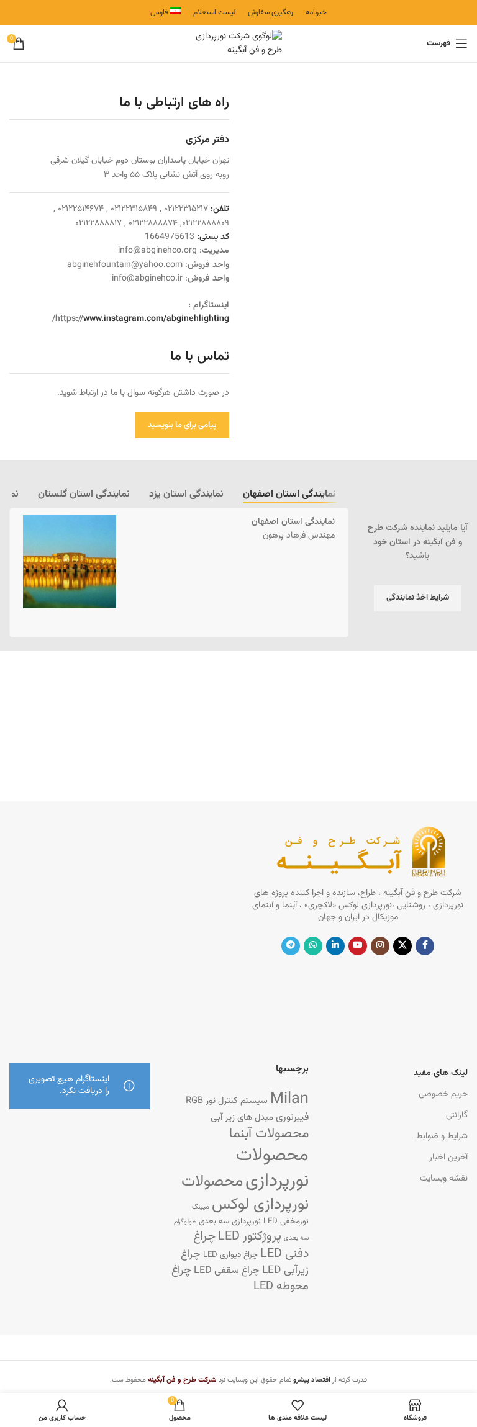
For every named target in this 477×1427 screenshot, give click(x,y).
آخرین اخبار (448, 1157)
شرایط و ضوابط (442, 1136)
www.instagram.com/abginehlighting (156, 319)
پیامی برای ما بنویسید (182, 425)
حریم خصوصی (443, 1094)
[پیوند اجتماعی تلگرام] (290, 946)
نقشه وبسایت (444, 1179)
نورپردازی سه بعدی (230, 1221)
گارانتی (457, 1115)
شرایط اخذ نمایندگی (417, 598)
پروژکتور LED (249, 1236)
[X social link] (402, 946)
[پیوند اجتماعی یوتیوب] (357, 946)
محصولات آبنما (269, 1134)
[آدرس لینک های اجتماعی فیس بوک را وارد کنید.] (425, 946)
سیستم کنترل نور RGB (227, 1101)
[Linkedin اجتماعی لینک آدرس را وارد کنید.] (335, 946)
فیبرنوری (292, 1117)
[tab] (289, 495)
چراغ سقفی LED (227, 1271)
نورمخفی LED (286, 1221)
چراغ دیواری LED (230, 1254)
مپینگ (200, 1207)
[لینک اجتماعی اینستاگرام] (380, 946)
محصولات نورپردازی (272, 1168)
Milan (289, 1099)
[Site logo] (238, 44)
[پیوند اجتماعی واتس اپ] (313, 946)
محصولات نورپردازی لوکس (245, 1193)
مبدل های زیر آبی (242, 1117)
